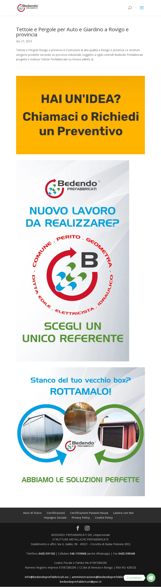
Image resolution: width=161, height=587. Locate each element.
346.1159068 (78, 553)
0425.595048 (126, 553)
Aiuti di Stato (32, 513)
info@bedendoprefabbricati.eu (47, 577)
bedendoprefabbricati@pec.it (81, 581)
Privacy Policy (81, 517)
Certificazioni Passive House (89, 513)
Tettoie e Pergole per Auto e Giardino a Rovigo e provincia (72, 32)
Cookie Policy (104, 517)
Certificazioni (56, 513)
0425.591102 (46, 553)
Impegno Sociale (55, 517)
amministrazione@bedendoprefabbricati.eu (103, 577)
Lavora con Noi (123, 513)
